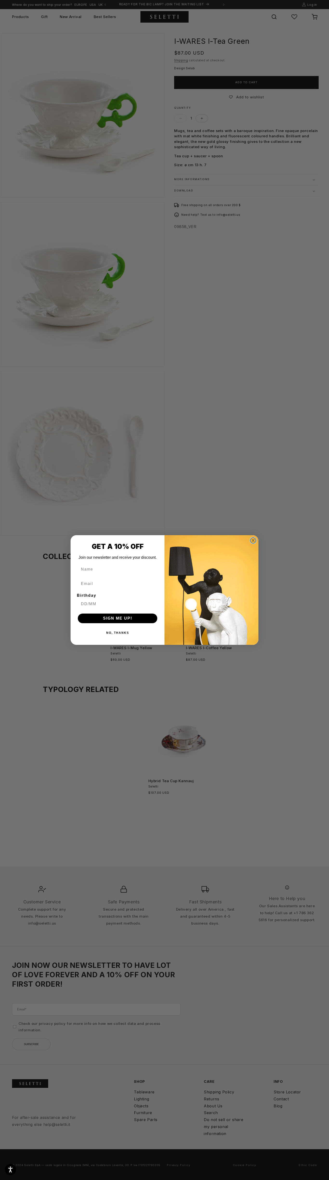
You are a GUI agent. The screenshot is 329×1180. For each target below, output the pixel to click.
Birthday (86, 595)
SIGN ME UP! (117, 618)
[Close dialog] (253, 540)
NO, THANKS (117, 632)
